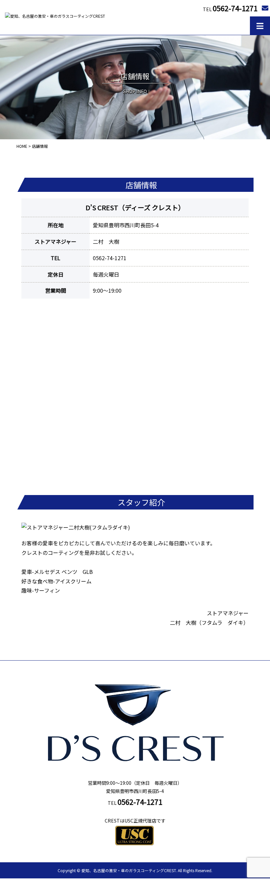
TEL (230, 8)
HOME (21, 146)
